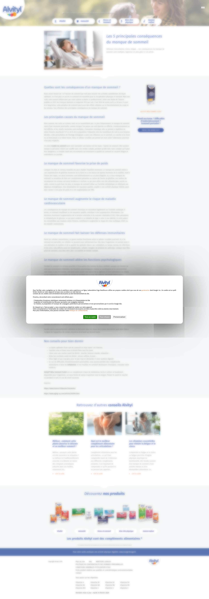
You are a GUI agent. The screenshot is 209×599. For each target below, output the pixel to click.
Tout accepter (90, 317)
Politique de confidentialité (78, 310)
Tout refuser (105, 317)
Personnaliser (119, 317)
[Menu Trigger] (203, 7)
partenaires (145, 290)
